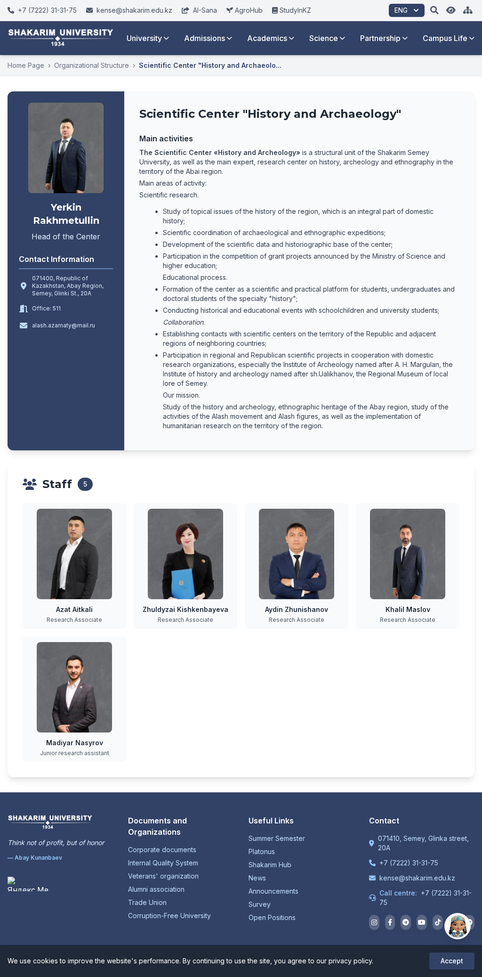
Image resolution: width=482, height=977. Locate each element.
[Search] (434, 10)
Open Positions (272, 917)
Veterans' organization (163, 876)
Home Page (26, 65)
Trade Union (147, 902)
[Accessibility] (451, 10)
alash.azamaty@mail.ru (63, 325)
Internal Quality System (163, 863)
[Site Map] (467, 10)
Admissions (204, 38)
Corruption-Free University (169, 916)
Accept (452, 961)
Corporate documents (162, 850)
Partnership (380, 38)
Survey (260, 904)
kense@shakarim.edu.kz (417, 878)
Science (323, 38)
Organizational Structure (91, 65)
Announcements (273, 891)
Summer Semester (277, 838)
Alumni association (156, 889)
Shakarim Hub (270, 865)
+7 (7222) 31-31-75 (408, 863)
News (257, 878)
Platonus (262, 851)
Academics (267, 38)
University (144, 38)
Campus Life (445, 38)
